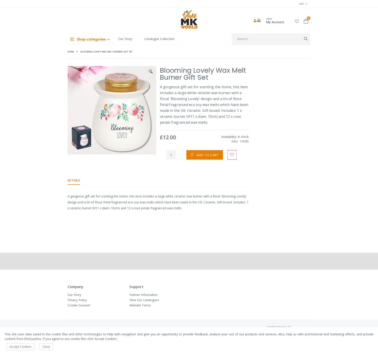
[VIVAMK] (189, 20)
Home (71, 51)
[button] (297, 20)
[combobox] (271, 39)
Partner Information (144, 295)
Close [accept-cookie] (46, 347)
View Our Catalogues (144, 300)
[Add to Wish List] (232, 155)
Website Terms (140, 305)
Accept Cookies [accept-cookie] (21, 347)
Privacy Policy (77, 300)
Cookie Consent (79, 305)
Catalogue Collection (159, 39)
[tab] (77, 180)
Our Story (125, 39)
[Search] (306, 38)
